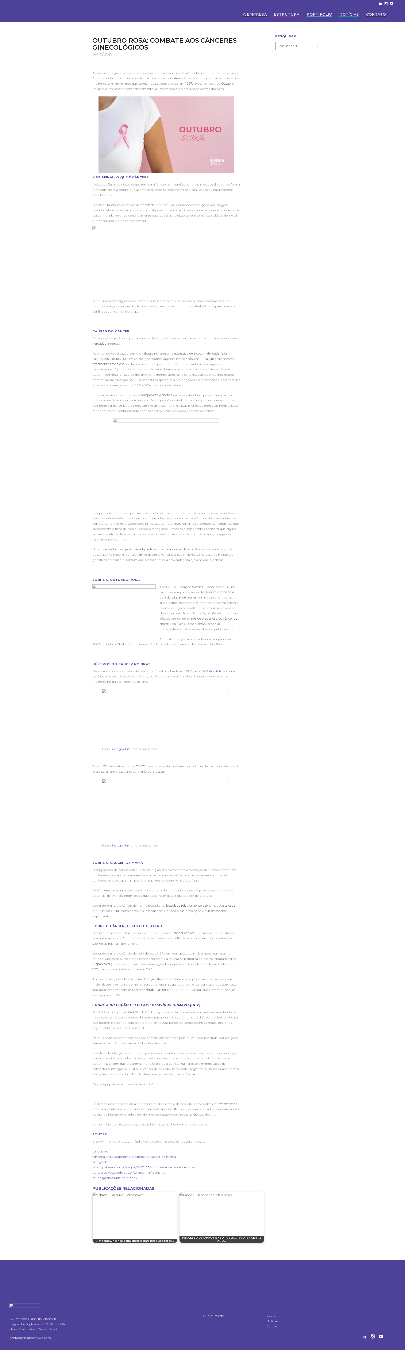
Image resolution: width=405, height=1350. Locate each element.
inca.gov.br (100, 1162)
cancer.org (100, 1151)
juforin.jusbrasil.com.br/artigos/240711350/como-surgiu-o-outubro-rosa (143, 1167)
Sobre (270, 1316)
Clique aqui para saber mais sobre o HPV (122, 1084)
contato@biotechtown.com (30, 1338)
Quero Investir (213, 1316)
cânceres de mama (111, 890)
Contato (272, 1326)
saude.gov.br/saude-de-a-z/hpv (114, 1178)
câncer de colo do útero (113, 933)
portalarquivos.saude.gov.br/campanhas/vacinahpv (129, 1172)
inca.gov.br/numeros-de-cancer (135, 749)
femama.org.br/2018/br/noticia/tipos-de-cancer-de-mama (134, 1157)
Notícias (272, 1321)
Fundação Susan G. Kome (196, 587)
